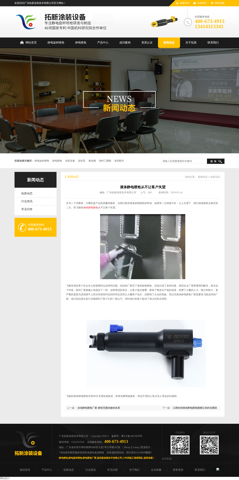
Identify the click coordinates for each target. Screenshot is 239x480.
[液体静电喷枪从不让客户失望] (143, 388)
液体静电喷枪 (90, 207)
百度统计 (145, 447)
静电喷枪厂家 (89, 458)
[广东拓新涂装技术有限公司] (28, 456)
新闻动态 (35, 180)
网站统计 (5, 478)
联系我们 (200, 469)
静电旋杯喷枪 (42, 160)
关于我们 (134, 469)
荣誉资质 (178, 469)
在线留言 (202, 3)
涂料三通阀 (105, 160)
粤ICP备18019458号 (131, 436)
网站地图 (219, 3)
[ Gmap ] (136, 447)
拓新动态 (27, 193)
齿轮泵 (81, 160)
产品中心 (47, 469)
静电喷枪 (57, 160)
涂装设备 (70, 160)
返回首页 (25, 469)
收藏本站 (184, 3)
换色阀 (92, 160)
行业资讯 (27, 201)
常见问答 (27, 209)
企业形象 (156, 469)
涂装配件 (119, 160)
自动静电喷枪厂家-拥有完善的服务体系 (99, 408)
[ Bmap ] (127, 447)
